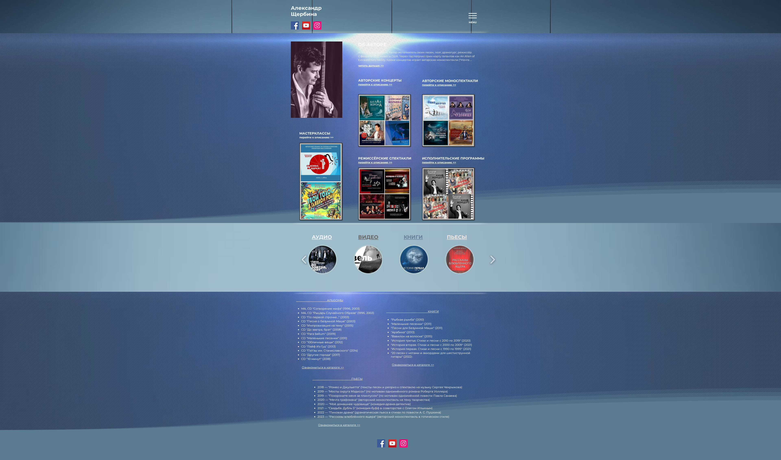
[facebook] (295, 25)
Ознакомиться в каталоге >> (323, 367)
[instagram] (317, 25)
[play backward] (304, 259)
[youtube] (306, 25)
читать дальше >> (371, 65)
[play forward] (492, 259)
